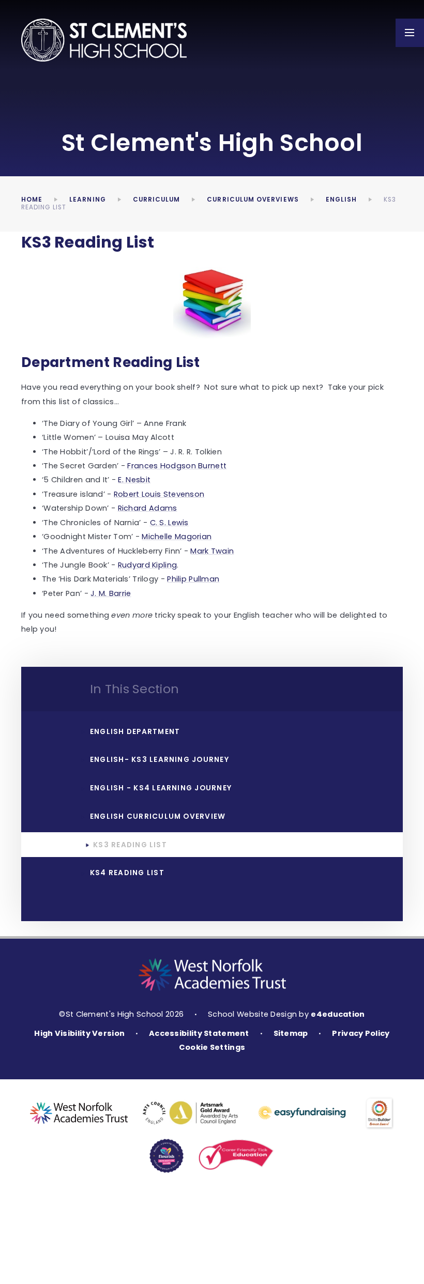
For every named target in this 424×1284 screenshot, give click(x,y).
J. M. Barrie (110, 593)
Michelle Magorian (176, 536)
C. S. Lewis (169, 522)
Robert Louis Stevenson (159, 494)
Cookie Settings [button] (212, 1047)
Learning (87, 199)
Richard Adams (147, 508)
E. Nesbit (134, 480)
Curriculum (156, 199)
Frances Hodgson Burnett (176, 466)
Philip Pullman (193, 579)
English (341, 199)
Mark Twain (212, 551)
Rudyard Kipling (147, 565)
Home (31, 199)
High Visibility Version (79, 1033)
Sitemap (291, 1033)
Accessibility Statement (199, 1033)
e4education (338, 1014)
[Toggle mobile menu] (410, 33)
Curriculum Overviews (252, 199)
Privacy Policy (360, 1033)
